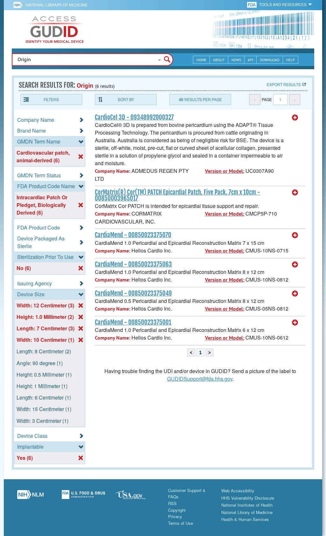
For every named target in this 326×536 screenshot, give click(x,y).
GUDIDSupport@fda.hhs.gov (199, 378)
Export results (284, 84)
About (219, 59)
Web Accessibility (237, 491)
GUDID (55, 29)
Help (290, 59)
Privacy (175, 516)
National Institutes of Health (247, 505)
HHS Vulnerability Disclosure (247, 498)
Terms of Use (180, 523)
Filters (51, 99)
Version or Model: (224, 171)
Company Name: (112, 171)
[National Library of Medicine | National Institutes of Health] (30, 497)
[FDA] (252, 4)
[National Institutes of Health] (19, 4)
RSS (172, 503)
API (250, 59)
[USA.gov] (136, 497)
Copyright (177, 510)
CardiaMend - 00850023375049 (133, 293)
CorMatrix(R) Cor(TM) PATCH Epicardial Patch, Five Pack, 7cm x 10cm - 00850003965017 (177, 195)
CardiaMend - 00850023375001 (133, 322)
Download (270, 59)
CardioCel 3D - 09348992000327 (134, 117)
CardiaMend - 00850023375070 (133, 235)
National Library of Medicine (57, 4)
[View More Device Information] (295, 117)
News (236, 59)
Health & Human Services (245, 519)
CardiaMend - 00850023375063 (133, 264)
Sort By (126, 99)
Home (201, 59)
